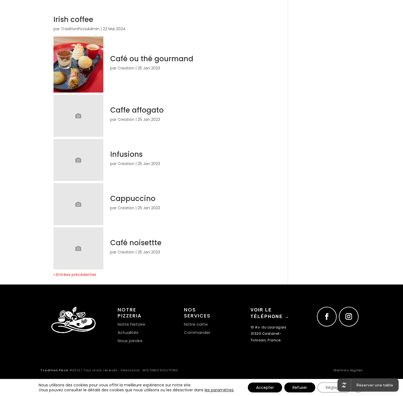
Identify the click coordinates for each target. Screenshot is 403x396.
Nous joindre (130, 341)
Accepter (265, 387)
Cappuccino (132, 198)
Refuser (300, 387)
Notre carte (196, 324)
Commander (197, 332)
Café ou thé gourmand (151, 59)
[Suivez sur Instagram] (349, 317)
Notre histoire (131, 324)
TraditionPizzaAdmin (80, 29)
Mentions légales (348, 370)
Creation (126, 68)
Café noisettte (135, 243)
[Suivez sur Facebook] (327, 317)
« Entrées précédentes (74, 274)
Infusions (126, 154)
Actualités (128, 332)
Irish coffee (73, 19)
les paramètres (219, 389)
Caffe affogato (137, 110)
